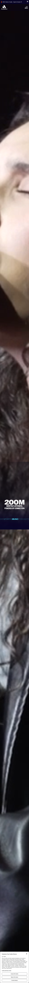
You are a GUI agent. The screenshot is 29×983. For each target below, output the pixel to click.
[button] (27, 1)
